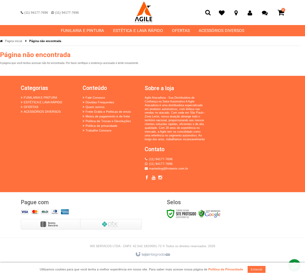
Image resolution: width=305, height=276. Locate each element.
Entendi (256, 269)
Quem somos (95, 107)
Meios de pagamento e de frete (108, 116)
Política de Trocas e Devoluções (108, 121)
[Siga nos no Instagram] (160, 178)
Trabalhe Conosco (98, 130)
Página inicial (13, 41)
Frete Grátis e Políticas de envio (108, 111)
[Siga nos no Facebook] (147, 178)
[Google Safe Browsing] (209, 213)
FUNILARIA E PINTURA (40, 97)
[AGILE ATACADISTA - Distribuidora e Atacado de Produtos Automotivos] (143, 12)
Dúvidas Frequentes (100, 102)
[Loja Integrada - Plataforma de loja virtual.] (153, 254)
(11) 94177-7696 (36, 12)
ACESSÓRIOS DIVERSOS (42, 111)
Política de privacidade (101, 125)
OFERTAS (31, 107)
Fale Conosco (95, 97)
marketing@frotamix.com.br (168, 168)
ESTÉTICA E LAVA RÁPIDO (43, 102)
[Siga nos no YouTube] (153, 178)
